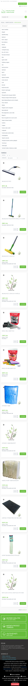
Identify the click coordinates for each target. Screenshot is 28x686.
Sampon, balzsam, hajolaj (7, 120)
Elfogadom (15, 684)
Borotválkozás (4, 42)
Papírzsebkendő (5, 110)
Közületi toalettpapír (6, 90)
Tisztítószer (4, 143)
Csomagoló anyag (5, 49)
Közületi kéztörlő (5, 87)
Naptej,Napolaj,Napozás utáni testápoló (10, 100)
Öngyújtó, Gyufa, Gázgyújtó (7, 107)
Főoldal (2, 22)
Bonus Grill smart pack (8, 331)
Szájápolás (4, 130)
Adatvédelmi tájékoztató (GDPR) (9, 659)
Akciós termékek (5, 29)
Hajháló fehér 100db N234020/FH (10, 480)
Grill (2, 65)
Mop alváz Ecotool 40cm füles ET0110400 (13, 592)
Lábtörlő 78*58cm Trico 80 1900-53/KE (11, 518)
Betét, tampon (5, 39)
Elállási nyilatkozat (6, 656)
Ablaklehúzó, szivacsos (8, 256)
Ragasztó (4, 115)
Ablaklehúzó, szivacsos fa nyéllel (11, 293)
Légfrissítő (4, 92)
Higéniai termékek (5, 77)
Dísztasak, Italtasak (6, 54)
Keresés (24, 26)
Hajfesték (4, 75)
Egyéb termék (4, 59)
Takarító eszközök (9, 22)
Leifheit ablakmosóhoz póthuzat (10, 555)
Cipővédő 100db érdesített (9, 443)
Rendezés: (4, 157)
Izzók (3, 82)
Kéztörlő (3, 85)
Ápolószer (4, 37)
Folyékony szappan (5, 62)
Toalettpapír (4, 145)
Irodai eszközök (5, 80)
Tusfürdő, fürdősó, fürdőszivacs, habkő (9, 148)
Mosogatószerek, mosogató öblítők (9, 95)
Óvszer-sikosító (5, 102)
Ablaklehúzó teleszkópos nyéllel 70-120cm (13, 218)
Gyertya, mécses (5, 67)
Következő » (24, 609)
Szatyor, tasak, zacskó (6, 128)
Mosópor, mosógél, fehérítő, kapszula (9, 97)
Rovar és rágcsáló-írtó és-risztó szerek (9, 117)
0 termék (4, 17)
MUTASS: (3, 155)
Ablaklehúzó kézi (6, 181)
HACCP (3, 72)
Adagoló (3, 32)
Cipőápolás (4, 47)
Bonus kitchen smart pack (9, 368)
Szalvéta (3, 123)
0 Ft (7, 17)
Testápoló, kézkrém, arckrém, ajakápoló (9, 140)
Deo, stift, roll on (5, 52)
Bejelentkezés (24, 6)
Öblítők (3, 105)
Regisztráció (22, 3)
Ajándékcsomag (5, 34)
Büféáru (3, 44)
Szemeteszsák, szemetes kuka (8, 133)
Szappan (3, 125)
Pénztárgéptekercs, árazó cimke (8, 112)
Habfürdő (4, 70)
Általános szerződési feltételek (9, 657)
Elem (3, 57)
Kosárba (23, 192)
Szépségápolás (5, 135)
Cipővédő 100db (6, 405)
